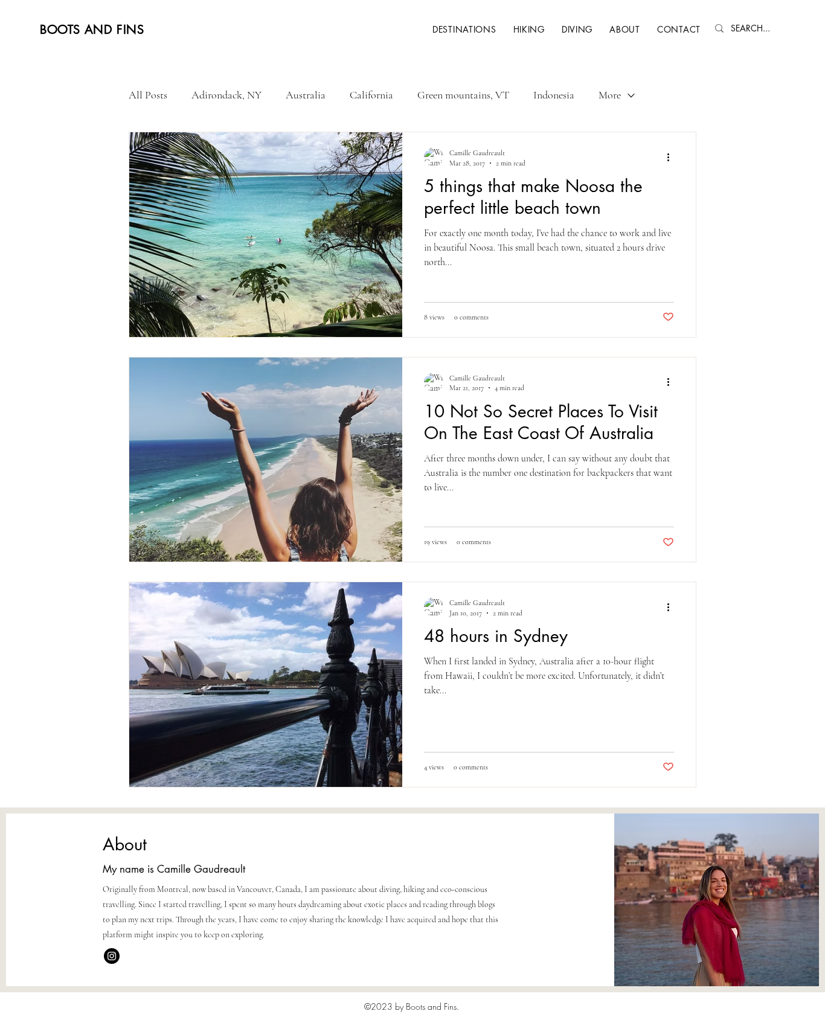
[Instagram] (112, 956)
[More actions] (672, 157)
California (371, 94)
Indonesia (553, 94)
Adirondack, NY (226, 94)
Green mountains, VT (463, 94)
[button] (464, 29)
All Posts (148, 94)
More (610, 94)
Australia (306, 94)
